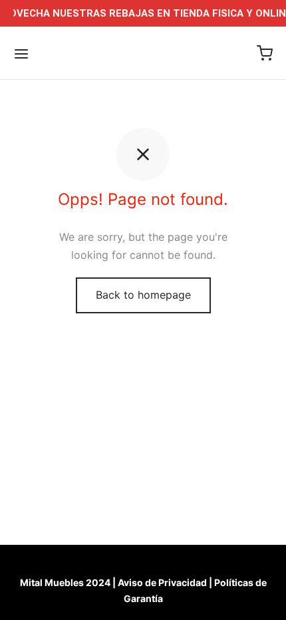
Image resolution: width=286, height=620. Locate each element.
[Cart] (265, 53)
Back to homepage (143, 294)
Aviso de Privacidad (162, 582)
